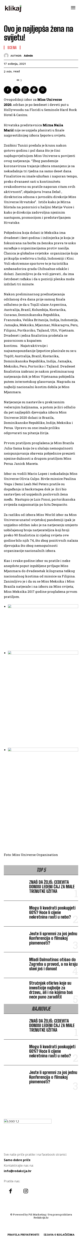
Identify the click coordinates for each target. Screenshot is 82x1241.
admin (28, 55)
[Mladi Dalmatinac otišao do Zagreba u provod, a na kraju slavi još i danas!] (15, 965)
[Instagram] (25, 1191)
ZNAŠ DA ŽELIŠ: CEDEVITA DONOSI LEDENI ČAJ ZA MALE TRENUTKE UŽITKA (52, 887)
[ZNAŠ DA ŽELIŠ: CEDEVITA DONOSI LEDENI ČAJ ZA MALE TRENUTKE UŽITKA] (15, 888)
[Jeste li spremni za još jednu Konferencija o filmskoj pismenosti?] (15, 939)
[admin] (7, 55)
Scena (12, 47)
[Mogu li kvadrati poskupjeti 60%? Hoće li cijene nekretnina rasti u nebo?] (15, 914)
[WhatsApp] (25, 90)
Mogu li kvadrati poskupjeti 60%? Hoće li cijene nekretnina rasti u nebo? (52, 912)
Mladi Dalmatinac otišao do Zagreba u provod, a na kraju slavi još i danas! (53, 964)
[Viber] (43, 90)
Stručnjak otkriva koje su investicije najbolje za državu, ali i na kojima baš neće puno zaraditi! (51, 989)
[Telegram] (34, 90)
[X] (16, 90)
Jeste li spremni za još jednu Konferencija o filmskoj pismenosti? (53, 938)
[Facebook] (7, 90)
